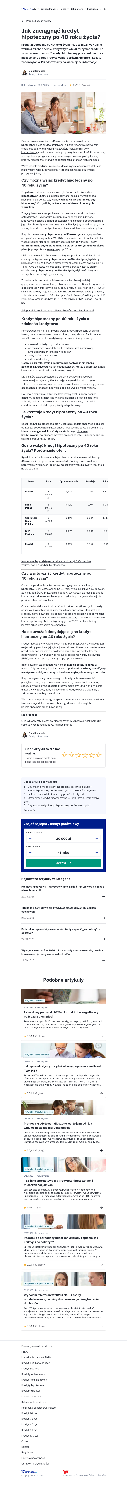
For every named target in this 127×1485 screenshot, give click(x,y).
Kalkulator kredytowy (33, 1402)
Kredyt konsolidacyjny (34, 1379)
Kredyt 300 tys (30, 1368)
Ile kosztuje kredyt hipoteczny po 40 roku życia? (56, 794)
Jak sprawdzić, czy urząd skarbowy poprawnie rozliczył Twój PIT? (62, 1068)
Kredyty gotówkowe (33, 1374)
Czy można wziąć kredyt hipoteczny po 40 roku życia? (60, 786)
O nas (24, 1441)
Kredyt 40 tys (29, 1424)
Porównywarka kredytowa (36, 1346)
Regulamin (27, 1452)
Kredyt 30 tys (29, 1418)
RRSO (24, 658)
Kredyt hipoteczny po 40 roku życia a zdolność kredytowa (62, 790)
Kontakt (26, 1446)
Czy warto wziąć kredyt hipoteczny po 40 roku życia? (59, 805)
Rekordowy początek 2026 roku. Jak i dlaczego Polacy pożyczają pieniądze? (61, 1014)
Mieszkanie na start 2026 (36, 1357)
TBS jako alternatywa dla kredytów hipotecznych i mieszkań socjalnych (58, 909)
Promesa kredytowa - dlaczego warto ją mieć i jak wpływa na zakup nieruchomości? (62, 888)
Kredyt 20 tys (29, 1413)
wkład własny (68, 617)
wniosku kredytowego (51, 338)
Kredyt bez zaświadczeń (35, 1362)
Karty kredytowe (31, 1396)
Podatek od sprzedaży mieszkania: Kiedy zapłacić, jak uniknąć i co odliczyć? (61, 931)
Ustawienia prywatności (35, 1463)
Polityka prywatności (33, 1458)
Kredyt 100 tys (29, 1435)
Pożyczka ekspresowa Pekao (38, 1407)
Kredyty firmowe (30, 1390)
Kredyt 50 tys (29, 1430)
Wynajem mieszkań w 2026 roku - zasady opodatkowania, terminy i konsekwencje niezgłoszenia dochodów (62, 952)
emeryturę (53, 249)
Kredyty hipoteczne (32, 1385)
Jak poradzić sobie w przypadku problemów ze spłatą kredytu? (57, 310)
